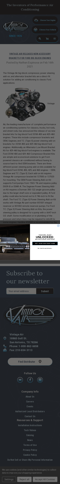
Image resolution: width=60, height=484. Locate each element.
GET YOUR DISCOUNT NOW (45, 243)
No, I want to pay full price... (45, 248)
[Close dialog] (58, 225)
